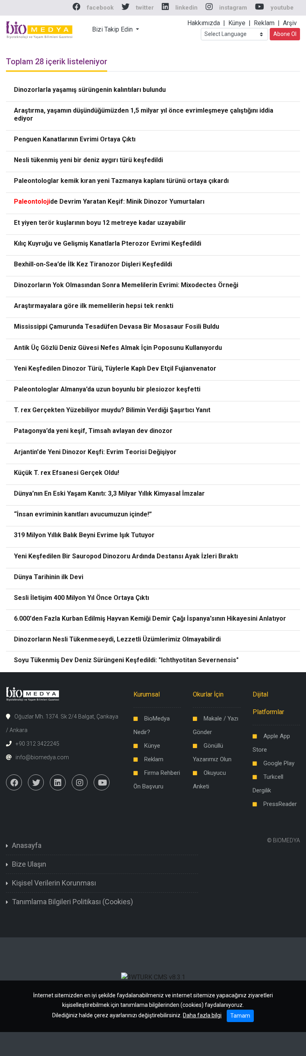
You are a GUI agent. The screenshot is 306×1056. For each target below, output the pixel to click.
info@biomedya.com (42, 757)
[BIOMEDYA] (39, 29)
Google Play (278, 763)
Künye (236, 23)
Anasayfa (26, 845)
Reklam (264, 23)
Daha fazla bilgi (202, 1015)
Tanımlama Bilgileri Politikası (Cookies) (72, 901)
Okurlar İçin (208, 694)
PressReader (280, 804)
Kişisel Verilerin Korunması (54, 883)
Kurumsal (146, 694)
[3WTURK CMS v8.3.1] (153, 977)
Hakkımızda (203, 23)
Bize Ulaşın (29, 864)
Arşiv (290, 23)
